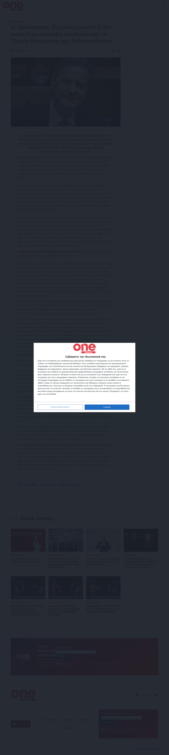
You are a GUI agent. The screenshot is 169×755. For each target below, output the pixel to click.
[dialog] (84, 377)
